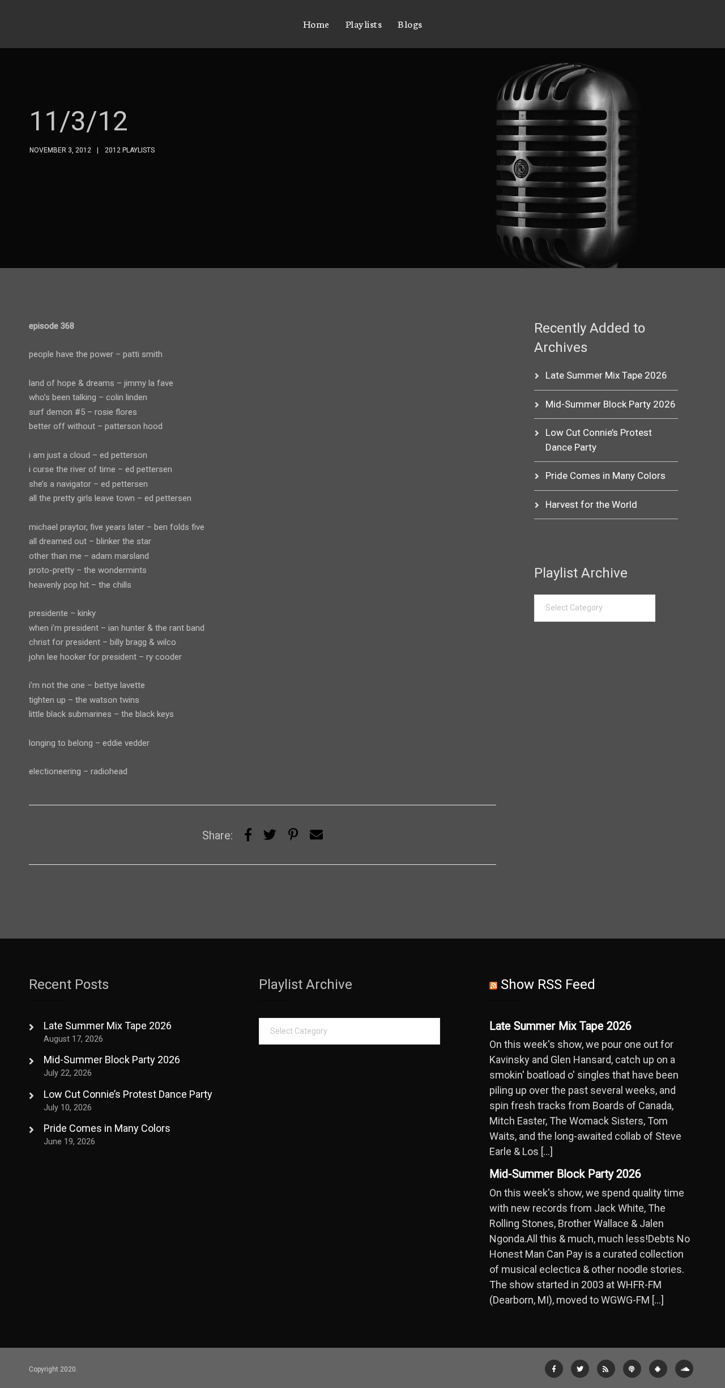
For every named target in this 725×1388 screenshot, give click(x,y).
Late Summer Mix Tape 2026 (606, 375)
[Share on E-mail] (316, 835)
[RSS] (606, 1369)
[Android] (658, 1369)
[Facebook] (554, 1369)
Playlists (364, 23)
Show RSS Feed (548, 984)
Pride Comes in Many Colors (605, 475)
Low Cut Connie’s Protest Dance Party (128, 1094)
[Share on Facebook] (248, 835)
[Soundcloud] (684, 1369)
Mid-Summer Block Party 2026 (610, 404)
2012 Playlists (130, 150)
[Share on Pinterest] (293, 835)
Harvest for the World (591, 504)
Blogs (410, 23)
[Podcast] (632, 1369)
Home (316, 23)
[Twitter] (269, 835)
